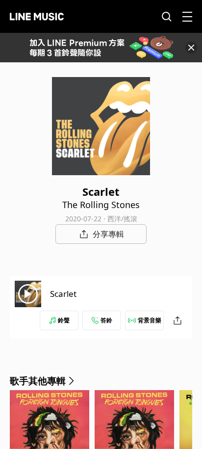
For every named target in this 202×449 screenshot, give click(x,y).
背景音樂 (149, 320)
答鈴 (106, 320)
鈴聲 (64, 320)
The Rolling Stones (101, 205)
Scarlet (63, 293)
